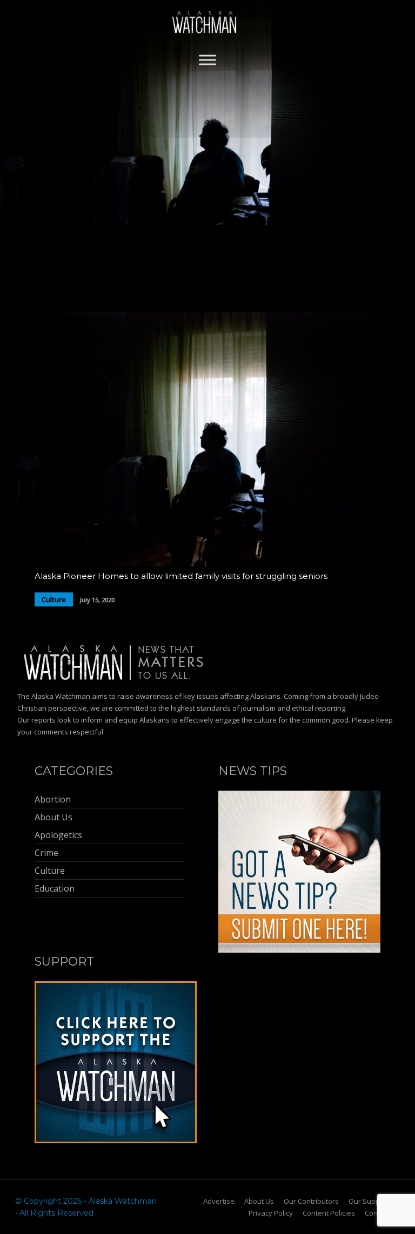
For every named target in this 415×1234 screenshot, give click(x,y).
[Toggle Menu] (207, 60)
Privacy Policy (271, 1213)
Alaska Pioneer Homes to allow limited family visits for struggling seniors (181, 576)
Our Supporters (374, 1201)
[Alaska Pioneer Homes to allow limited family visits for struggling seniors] (207, 563)
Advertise (219, 1201)
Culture (54, 599)
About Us (259, 1201)
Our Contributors (311, 1201)
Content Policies (329, 1213)
